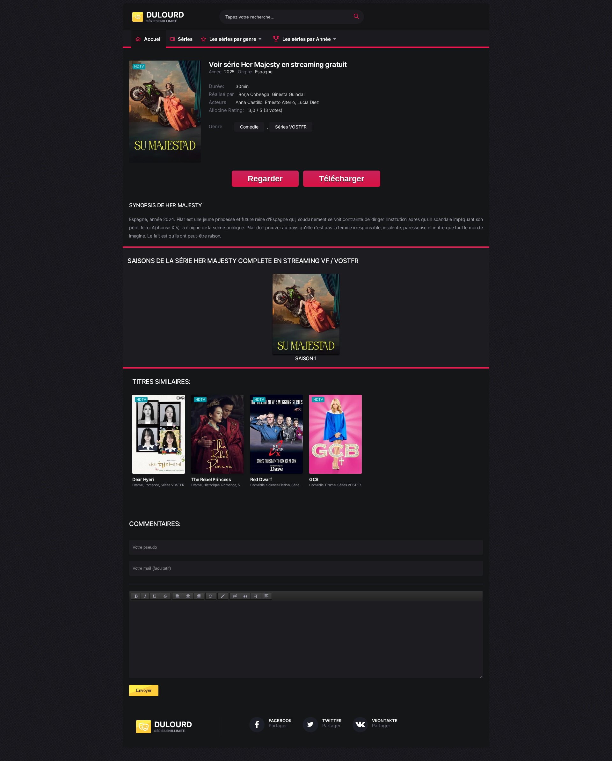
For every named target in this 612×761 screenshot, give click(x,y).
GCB (313, 479)
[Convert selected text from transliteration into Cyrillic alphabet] (256, 596)
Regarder (265, 178)
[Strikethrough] (165, 596)
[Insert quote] (245, 596)
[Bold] (136, 596)
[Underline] (154, 596)
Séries (185, 39)
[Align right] (198, 596)
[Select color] (222, 596)
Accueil (153, 39)
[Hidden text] (234, 596)
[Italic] (145, 596)
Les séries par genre (232, 39)
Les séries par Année (306, 39)
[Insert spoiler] (266, 596)
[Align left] (177, 596)
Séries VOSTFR (291, 126)
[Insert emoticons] (210, 596)
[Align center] (188, 596)
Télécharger (341, 178)
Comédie (249, 126)
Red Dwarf (261, 479)
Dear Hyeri (143, 479)
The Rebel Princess (211, 479)
